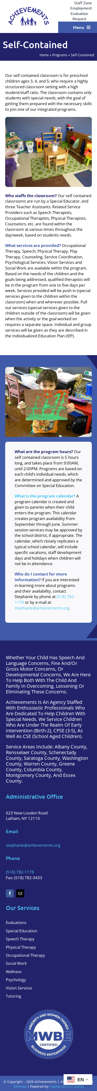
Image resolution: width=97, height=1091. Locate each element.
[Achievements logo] (29, 7)
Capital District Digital (66, 1086)
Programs (59, 55)
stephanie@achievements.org (42, 608)
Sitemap (19, 1086)
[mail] (20, 893)
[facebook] (10, 893)
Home (44, 55)
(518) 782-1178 (20, 872)
